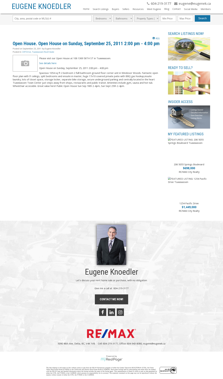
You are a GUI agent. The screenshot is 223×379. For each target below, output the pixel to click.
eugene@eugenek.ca (154, 343)
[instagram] (120, 312)
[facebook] (102, 312)
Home (86, 8)
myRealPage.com (112, 359)
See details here (47, 63)
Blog (166, 8)
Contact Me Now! (111, 299)
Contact (176, 8)
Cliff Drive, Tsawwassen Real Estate (38, 52)
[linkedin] (111, 312)
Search (202, 18)
